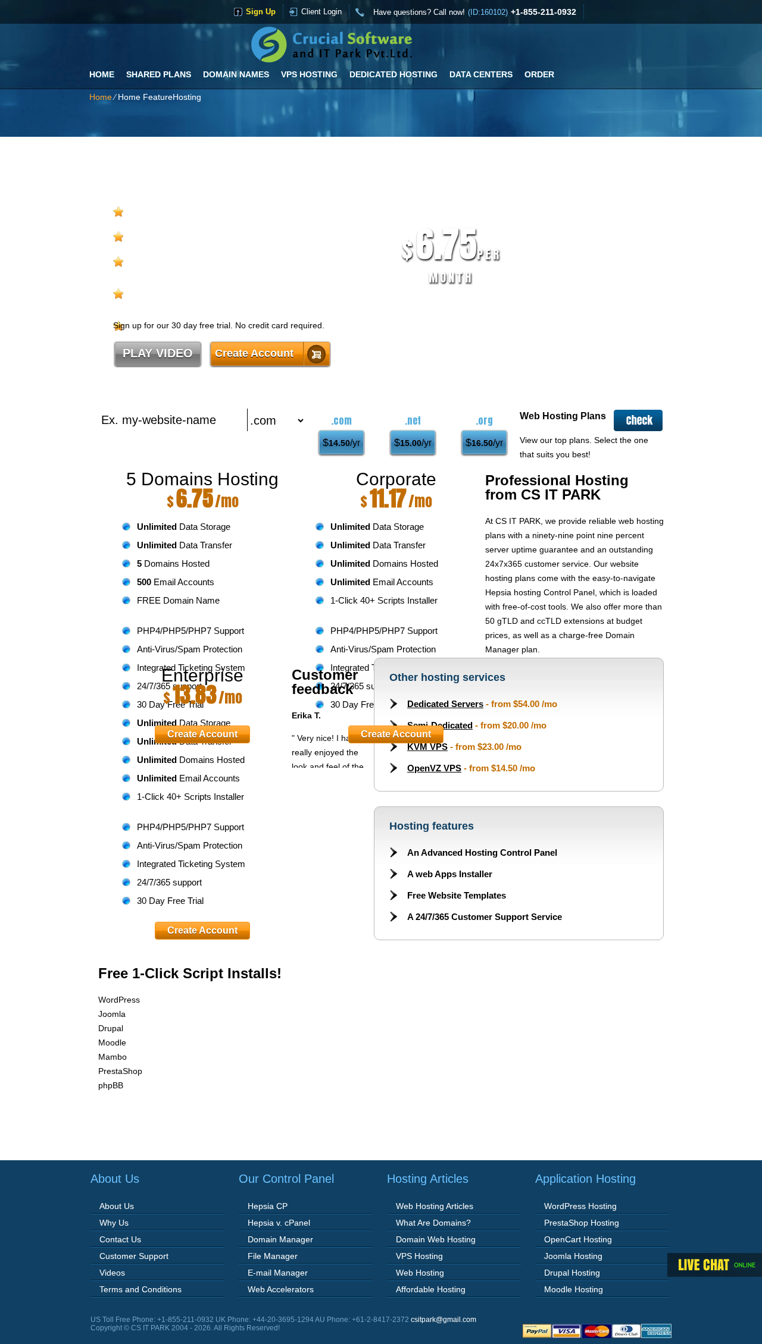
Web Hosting (420, 1272)
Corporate (396, 479)
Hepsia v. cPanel (279, 1222)
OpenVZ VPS (434, 768)
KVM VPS (427, 747)
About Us (116, 1206)
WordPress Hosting (580, 1206)
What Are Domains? (433, 1222)
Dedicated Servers (445, 704)
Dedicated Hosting (393, 74)
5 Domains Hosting (202, 479)
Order (539, 74)
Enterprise (202, 675)
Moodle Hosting (573, 1289)
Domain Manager (280, 1239)
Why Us (114, 1222)
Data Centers (481, 74)
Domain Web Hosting (436, 1239)
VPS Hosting (309, 74)
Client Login (321, 11)
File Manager (273, 1256)
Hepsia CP (268, 1206)
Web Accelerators (281, 1289)
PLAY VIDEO (158, 353)
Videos (112, 1272)
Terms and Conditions (140, 1289)
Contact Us (120, 1239)
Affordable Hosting (431, 1289)
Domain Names (236, 74)
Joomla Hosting (573, 1256)
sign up (261, 11)
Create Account (254, 353)
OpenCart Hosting (578, 1239)
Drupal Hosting (572, 1272)
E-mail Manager (278, 1272)
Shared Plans (158, 74)
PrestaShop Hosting (581, 1222)
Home (101, 74)
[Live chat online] (714, 1265)
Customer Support (133, 1256)
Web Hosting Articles (434, 1206)
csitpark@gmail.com (443, 1319)
